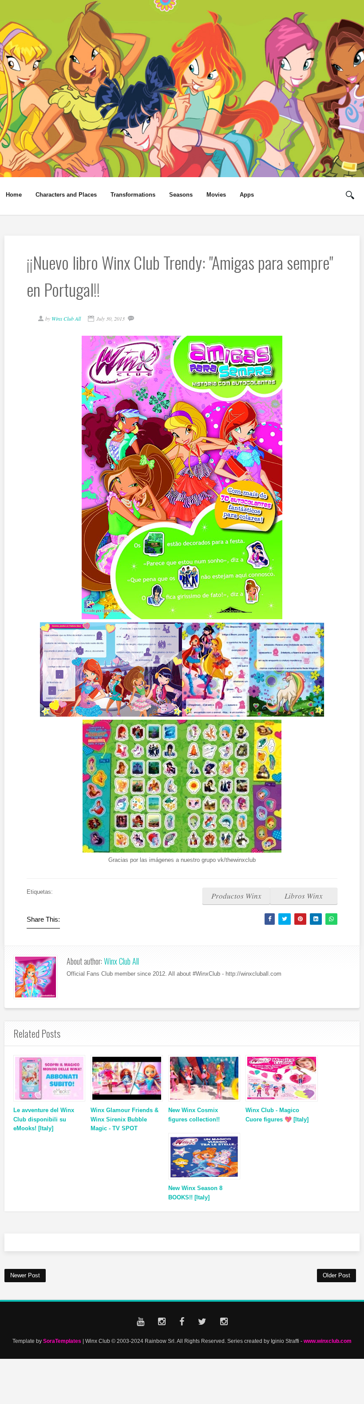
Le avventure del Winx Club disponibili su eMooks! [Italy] (43, 1119)
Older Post (336, 1275)
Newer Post (25, 1275)
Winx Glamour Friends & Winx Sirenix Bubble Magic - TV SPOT (124, 1119)
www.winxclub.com (328, 1341)
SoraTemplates (62, 1341)
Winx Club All (121, 961)
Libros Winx (304, 896)
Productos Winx (236, 896)
